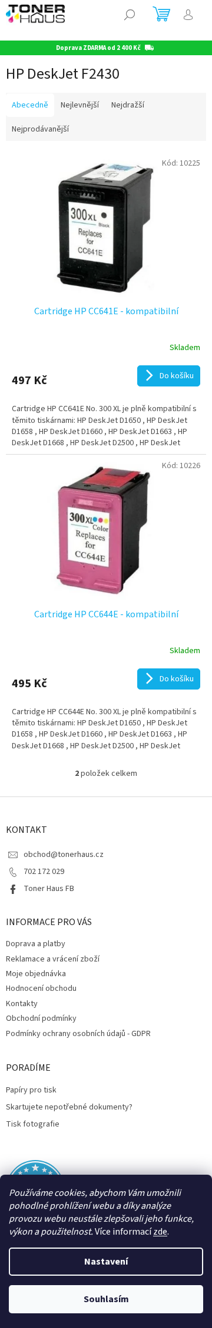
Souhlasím (106, 1299)
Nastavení (106, 1261)
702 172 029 (44, 872)
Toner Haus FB (49, 889)
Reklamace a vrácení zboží (53, 959)
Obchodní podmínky (41, 1018)
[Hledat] (129, 14)
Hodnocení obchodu (41, 988)
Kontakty (22, 1004)
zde (160, 1231)
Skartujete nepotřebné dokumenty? (69, 1107)
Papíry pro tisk (31, 1090)
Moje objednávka (36, 974)
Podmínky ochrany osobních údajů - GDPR (78, 1034)
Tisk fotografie (32, 1124)
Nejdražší (127, 105)
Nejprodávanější (40, 129)
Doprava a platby (35, 944)
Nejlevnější (80, 105)
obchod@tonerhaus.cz (64, 854)
